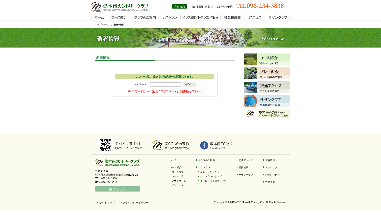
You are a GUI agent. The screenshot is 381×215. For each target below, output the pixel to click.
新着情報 (119, 24)
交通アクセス (246, 160)
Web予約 (270, 182)
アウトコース (179, 181)
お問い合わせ (272, 174)
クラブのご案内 (206, 160)
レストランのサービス (212, 176)
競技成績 (243, 167)
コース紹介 (176, 167)
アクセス (120, 189)
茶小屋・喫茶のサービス (213, 181)
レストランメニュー (211, 172)
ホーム (173, 160)
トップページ (101, 24)
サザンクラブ (246, 174)
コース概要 (178, 172)
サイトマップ (107, 202)
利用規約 (179, 6)
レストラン (204, 167)
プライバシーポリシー (135, 202)
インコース (178, 185)
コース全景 (178, 176)
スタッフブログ (273, 167)
